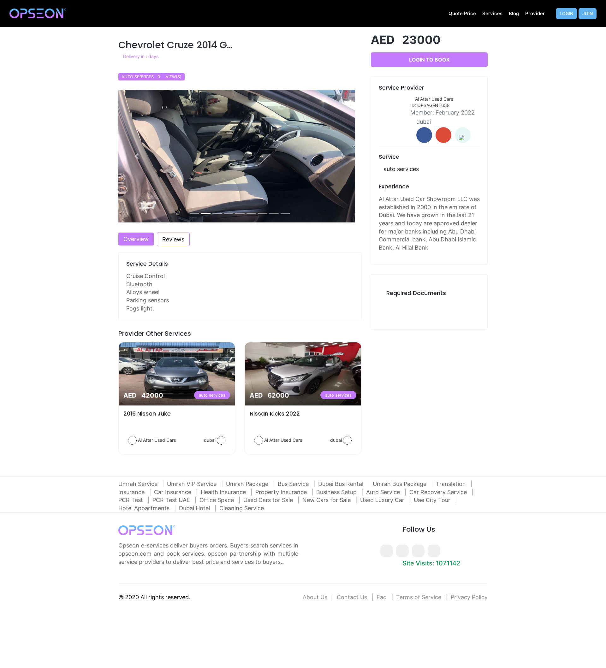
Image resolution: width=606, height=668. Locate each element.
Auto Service (383, 492)
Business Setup (337, 492)
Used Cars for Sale (268, 500)
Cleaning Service (241, 508)
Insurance (132, 492)
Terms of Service (418, 597)
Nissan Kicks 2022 (275, 413)
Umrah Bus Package (400, 484)
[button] (136, 156)
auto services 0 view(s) (151, 76)
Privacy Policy (469, 597)
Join (587, 13)
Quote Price (462, 13)
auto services (212, 395)
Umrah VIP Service (192, 484)
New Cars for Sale (327, 500)
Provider (535, 13)
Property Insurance (281, 492)
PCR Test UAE (172, 500)
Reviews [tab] (173, 239)
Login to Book (429, 59)
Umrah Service (138, 484)
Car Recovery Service (438, 492)
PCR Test (131, 500)
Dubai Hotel (195, 508)
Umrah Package (248, 484)
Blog (514, 13)
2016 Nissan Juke (147, 413)
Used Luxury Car (383, 500)
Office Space (217, 500)
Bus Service (294, 484)
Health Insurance (224, 492)
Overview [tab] (136, 239)
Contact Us (352, 597)
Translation (451, 484)
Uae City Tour (433, 500)
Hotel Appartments (144, 508)
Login (566, 13)
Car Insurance (173, 492)
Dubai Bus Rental (341, 484)
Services (492, 13)
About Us (315, 597)
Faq (382, 597)
